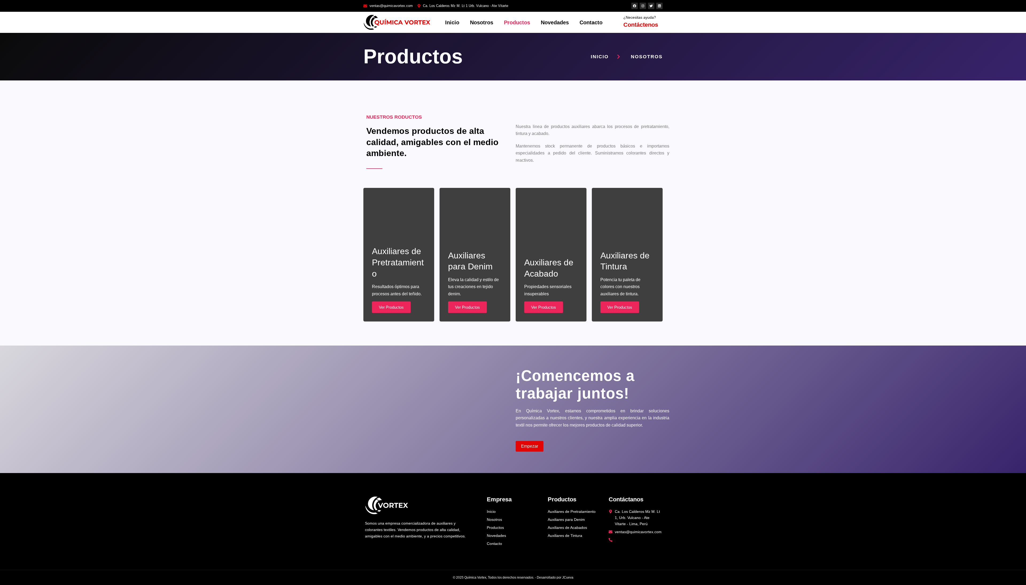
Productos (517, 22)
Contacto (591, 22)
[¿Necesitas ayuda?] (617, 22)
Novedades (555, 22)
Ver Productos (391, 307)
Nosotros (481, 22)
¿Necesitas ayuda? (639, 17)
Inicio (452, 22)
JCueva (567, 577)
